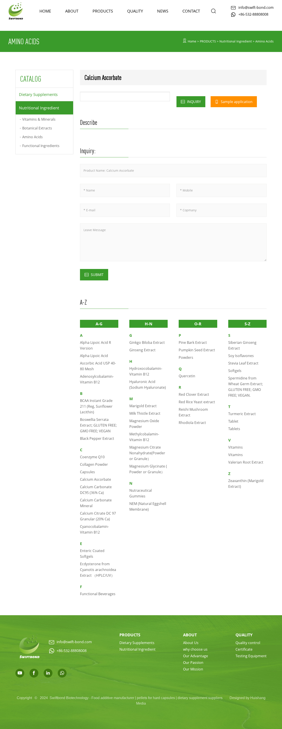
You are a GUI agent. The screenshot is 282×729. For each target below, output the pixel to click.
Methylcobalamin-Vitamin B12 (144, 437)
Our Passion (193, 662)
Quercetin (187, 376)
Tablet (233, 421)
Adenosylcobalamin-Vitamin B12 (97, 379)
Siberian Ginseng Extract (242, 345)
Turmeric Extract (242, 413)
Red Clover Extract (194, 394)
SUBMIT (97, 274)
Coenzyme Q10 (92, 457)
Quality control (248, 642)
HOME (45, 11)
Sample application (236, 101)
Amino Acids (32, 136)
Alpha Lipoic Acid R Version (95, 345)
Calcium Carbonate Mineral (96, 503)
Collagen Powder (94, 464)
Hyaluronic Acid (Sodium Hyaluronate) (147, 384)
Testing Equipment (251, 656)
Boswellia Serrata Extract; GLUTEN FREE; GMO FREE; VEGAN (98, 425)
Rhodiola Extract (192, 422)
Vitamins (235, 447)
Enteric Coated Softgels (92, 553)
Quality (135, 11)
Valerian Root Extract (245, 462)
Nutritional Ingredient (39, 107)
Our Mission (193, 669)
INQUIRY (193, 101)
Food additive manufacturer (112, 698)
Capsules (87, 471)
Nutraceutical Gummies (140, 493)
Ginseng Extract (142, 350)
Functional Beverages (97, 593)
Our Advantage (195, 656)
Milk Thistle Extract (144, 413)
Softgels (234, 370)
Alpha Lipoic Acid (94, 355)
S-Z (247, 323)
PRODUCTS (103, 11)
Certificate (244, 649)
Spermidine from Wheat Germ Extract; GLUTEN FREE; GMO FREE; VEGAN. (245, 387)
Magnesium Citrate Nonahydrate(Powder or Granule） (147, 453)
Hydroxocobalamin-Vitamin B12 (145, 371)
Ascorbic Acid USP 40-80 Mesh (98, 366)
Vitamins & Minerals (39, 119)
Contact (191, 11)
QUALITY (244, 634)
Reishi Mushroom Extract (193, 412)
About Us (191, 642)
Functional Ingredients (40, 145)
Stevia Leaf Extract (243, 363)
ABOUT (71, 11)
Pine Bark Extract (193, 342)
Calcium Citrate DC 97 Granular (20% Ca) (98, 516)
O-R (197, 323)
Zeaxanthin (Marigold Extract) (245, 483)
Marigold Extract (143, 405)
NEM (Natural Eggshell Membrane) (147, 506)
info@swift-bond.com (256, 7)
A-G (99, 323)
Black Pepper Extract (97, 438)
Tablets (234, 428)
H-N (148, 323)
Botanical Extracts (37, 128)
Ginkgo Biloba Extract (147, 342)
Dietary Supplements (38, 94)
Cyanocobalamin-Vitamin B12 (94, 529)
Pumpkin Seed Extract (197, 350)
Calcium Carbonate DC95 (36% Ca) (96, 489)
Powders (186, 357)
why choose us (195, 649)
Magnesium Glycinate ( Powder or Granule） (148, 469)
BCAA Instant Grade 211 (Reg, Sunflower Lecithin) (96, 406)
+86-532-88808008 (253, 14)
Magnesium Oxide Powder (144, 423)
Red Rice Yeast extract (197, 401)
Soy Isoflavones (241, 355)
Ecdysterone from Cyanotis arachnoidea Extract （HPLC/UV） (98, 569)
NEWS (162, 11)
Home (192, 41)
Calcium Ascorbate (95, 479)
